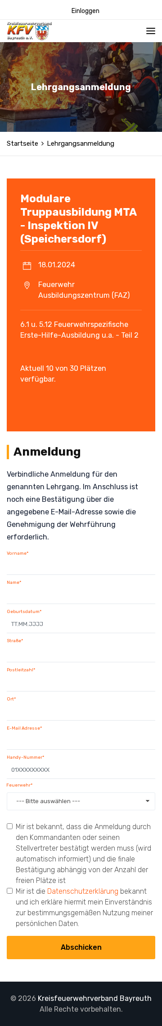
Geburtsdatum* (24, 611)
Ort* (11, 699)
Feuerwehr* (19, 785)
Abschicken (81, 947)
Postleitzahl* (21, 670)
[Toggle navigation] (150, 31)
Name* (14, 582)
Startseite (22, 143)
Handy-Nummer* (25, 757)
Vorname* (17, 553)
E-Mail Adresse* (24, 728)
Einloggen (85, 11)
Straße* (15, 640)
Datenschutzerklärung (82, 891)
